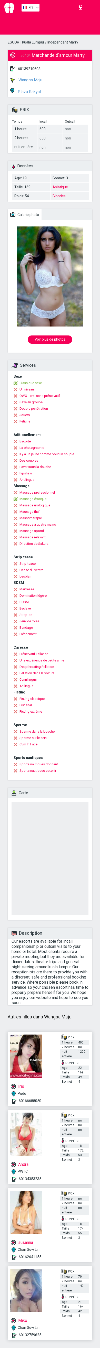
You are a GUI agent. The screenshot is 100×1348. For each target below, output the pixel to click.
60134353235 (30, 1179)
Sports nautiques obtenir (37, 771)
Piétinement (28, 634)
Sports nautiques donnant (38, 764)
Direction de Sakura (33, 544)
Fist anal (25, 705)
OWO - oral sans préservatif (39, 396)
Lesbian (25, 576)
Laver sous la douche (35, 467)
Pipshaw (25, 473)
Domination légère (33, 595)
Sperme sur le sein (33, 738)
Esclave (25, 608)
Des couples (28, 460)
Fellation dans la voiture (36, 673)
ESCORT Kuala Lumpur (26, 42)
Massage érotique (32, 499)
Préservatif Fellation (33, 654)
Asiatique (60, 187)
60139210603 (29, 69)
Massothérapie (30, 518)
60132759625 (30, 1335)
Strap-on (25, 615)
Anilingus (26, 686)
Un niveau (26, 389)
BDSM (24, 602)
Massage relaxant (32, 537)
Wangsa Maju (29, 80)
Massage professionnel (37, 492)
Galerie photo (28, 215)
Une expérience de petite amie (41, 660)
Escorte (25, 441)
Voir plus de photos (50, 339)
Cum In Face (28, 744)
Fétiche (24, 421)
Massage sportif (31, 531)
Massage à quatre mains (37, 524)
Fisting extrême (30, 711)
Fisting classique (32, 699)
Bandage (26, 627)
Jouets (24, 415)
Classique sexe (30, 383)
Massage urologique (34, 505)
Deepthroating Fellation (36, 667)
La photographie (31, 448)
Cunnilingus (28, 679)
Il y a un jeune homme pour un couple (46, 454)
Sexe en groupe (31, 402)
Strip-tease (27, 564)
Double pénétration (33, 408)
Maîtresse (26, 589)
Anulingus (26, 480)
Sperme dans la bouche (37, 731)
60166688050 (30, 1101)
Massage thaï (29, 512)
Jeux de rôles (29, 621)
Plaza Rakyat (29, 91)
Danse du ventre (31, 570)
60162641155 (30, 1257)
